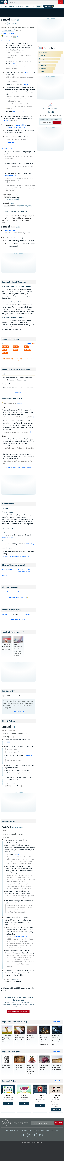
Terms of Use (54, 1130)
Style (3, 695)
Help (7, 1130)
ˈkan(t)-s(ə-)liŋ (8, 30)
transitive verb (6, 40)
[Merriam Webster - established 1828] (5, 2)
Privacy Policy (45, 1130)
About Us (13, 1130)
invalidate (7, 121)
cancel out (6, 575)
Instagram (40, 1135)
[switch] (8, 36)
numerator (8, 127)
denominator (20, 127)
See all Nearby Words (17, 619)
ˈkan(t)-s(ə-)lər (25, 206)
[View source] (33, 417)
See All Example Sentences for (18, 468)
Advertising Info (27, 1130)
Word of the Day (50, 108)
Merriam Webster (5, 1122)
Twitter (29, 1135)
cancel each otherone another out (24, 570)
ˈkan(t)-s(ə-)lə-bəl (11, 199)
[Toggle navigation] (2, 2)
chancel (5, 592)
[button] (39, 6)
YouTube (34, 1135)
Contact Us (36, 1130)
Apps (18, 1130)
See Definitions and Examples (50, 115)
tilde (49, 111)
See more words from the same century (16, 557)
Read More (19, 403)
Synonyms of (7, 33)
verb (17, 19)
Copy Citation (19, 711)
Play (8, 1103)
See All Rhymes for (18, 597)
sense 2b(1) (30, 544)
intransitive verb (6, 149)
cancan (4, 614)
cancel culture (7, 569)
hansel (20, 592)
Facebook (23, 1135)
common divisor (20, 125)
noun (18, 226)
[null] (53, 112)
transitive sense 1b (9, 537)
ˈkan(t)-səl (11, 23)
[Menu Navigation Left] (1, 6)
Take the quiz (56, 1109)
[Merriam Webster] (50, 105)
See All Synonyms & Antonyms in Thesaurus (18, 359)
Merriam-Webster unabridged (18, 1011)
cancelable (27, 614)
